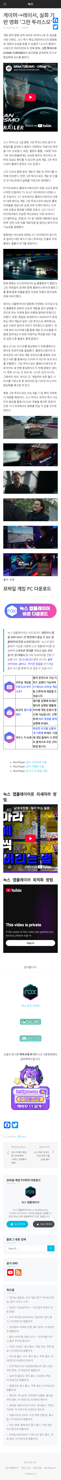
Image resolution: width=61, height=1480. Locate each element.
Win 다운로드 (20, 1224)
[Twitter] (55, 27)
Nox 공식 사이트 (30, 1005)
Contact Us (30, 1474)
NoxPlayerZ (50, 1468)
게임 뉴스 (21, 1137)
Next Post (42, 1153)
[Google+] (55, 31)
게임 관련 (25, 1468)
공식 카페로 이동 (35, 766)
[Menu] (5, 4)
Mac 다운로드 (46, 1224)
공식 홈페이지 (12, 1468)
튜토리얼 (37, 1468)
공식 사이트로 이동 (36, 762)
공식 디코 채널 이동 (36, 771)
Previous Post (19, 1155)
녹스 (30, 4)
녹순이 (25, 28)
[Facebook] (55, 20)
